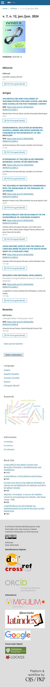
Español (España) (11, 374)
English (7, 370)
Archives (14, 8)
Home (5, 8)
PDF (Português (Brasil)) (15, 84)
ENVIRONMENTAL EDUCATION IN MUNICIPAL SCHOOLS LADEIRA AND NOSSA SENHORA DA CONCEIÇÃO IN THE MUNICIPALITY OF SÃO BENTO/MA (23, 131)
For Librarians (9, 449)
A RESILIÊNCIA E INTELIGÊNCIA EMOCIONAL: (23, 476)
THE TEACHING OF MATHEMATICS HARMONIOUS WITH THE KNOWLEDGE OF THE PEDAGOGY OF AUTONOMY (24, 188)
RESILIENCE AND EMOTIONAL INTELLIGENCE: (24, 278)
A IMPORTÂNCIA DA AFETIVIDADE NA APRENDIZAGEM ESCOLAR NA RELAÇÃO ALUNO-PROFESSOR (24, 508)
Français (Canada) (11, 378)
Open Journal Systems (13, 343)
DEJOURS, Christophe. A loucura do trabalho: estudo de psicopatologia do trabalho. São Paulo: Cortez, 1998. (25, 497)
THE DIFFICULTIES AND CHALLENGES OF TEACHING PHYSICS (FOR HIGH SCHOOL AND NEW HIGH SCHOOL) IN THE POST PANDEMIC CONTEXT (25, 101)
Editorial (6, 73)
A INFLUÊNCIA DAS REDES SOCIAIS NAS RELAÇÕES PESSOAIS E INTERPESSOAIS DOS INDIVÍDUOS (22, 467)
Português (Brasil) (11, 385)
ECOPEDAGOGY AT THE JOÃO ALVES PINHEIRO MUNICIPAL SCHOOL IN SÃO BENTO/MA (23, 160)
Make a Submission (14, 355)
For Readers (8, 442)
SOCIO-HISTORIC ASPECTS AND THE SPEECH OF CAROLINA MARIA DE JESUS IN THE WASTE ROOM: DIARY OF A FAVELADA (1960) (25, 249)
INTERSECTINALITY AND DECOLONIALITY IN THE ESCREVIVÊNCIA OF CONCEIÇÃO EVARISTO (24, 215)
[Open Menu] (2, 2)
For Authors (8, 445)
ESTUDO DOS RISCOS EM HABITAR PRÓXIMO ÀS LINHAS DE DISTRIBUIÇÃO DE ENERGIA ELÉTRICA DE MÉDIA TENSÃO (25, 485)
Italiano (7, 381)
